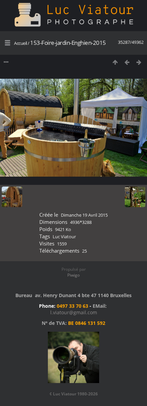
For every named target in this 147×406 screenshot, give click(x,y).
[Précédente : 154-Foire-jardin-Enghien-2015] (127, 62)
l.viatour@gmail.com (73, 312)
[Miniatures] (115, 62)
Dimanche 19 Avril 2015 (84, 215)
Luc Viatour (64, 236)
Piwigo (73, 275)
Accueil (20, 43)
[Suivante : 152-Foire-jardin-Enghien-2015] (139, 62)
